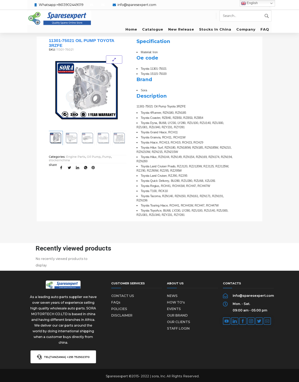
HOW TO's (176, 302)
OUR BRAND (177, 315)
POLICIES (119, 309)
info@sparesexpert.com (137, 5)
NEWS (172, 296)
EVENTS (174, 309)
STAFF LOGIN (178, 328)
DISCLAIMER (121, 315)
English (252, 3)
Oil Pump (94, 157)
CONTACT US (122, 296)
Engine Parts (75, 157)
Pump (106, 157)
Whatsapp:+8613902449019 (61, 5)
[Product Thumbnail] (114, 59)
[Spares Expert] (59, 18)
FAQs (115, 302)
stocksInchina (59, 160)
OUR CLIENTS (178, 322)
